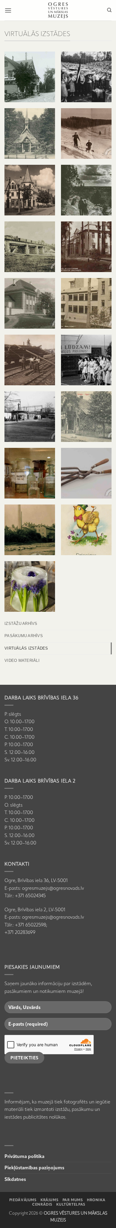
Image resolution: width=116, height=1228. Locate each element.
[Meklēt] (109, 10)
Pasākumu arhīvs (23, 636)
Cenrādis (42, 1204)
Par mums (72, 1200)
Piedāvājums (23, 1200)
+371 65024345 (30, 895)
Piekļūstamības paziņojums (34, 1167)
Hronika (96, 1200)
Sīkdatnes (15, 1179)
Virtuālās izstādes (26, 648)
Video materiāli (22, 660)
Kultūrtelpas (70, 1204)
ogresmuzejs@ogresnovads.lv (53, 888)
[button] (8, 10)
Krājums (49, 1200)
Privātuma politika (24, 1156)
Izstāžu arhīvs (20, 623)
